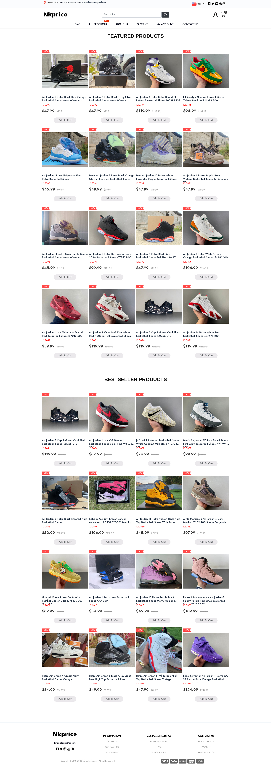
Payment (142, 24)
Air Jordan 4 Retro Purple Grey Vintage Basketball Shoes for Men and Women (206, 179)
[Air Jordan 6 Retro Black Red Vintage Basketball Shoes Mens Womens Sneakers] (65, 71)
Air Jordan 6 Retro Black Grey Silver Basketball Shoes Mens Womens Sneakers (110, 100)
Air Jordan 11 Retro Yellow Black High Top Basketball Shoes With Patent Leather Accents (158, 522)
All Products (98, 24)
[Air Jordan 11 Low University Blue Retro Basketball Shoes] (65, 149)
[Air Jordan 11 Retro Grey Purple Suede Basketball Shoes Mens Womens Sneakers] (65, 228)
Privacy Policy (206, 741)
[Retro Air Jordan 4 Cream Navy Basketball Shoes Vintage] (65, 650)
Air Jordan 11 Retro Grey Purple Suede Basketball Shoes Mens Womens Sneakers (65, 257)
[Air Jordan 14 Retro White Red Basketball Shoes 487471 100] (206, 306)
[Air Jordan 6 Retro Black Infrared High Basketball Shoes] (65, 493)
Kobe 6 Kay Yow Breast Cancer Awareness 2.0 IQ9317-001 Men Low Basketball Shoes (111, 522)
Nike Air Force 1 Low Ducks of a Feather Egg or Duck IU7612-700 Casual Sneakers (61, 601)
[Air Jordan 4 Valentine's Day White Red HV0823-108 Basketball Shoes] (112, 306)
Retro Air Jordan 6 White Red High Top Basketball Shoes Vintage (156, 677)
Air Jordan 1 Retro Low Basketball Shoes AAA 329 (109, 599)
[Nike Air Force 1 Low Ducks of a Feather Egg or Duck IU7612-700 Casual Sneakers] (65, 571)
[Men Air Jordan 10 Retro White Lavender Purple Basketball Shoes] (159, 149)
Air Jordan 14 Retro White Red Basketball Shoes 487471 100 (201, 334)
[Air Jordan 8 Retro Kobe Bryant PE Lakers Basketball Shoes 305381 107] (159, 71)
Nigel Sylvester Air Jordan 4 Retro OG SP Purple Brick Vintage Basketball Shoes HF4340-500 (205, 679)
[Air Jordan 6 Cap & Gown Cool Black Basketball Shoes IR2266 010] (159, 306)
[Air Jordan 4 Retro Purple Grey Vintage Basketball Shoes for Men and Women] (206, 149)
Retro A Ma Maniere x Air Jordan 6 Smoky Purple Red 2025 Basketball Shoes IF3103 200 (204, 601)
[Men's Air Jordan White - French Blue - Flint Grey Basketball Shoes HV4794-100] (206, 414)
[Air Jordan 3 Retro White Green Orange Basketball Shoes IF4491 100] (206, 228)
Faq (159, 746)
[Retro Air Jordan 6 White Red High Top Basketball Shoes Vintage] (159, 650)
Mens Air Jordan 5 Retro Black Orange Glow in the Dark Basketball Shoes (111, 177)
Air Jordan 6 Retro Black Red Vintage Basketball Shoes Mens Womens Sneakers (64, 100)
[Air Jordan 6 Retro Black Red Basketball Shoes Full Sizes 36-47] (159, 228)
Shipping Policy (159, 752)
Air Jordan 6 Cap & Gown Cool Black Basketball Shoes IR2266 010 (158, 334)
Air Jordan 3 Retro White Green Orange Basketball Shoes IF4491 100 (205, 255)
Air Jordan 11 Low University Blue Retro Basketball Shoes (61, 177)
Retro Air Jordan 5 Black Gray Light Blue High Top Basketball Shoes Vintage (110, 679)
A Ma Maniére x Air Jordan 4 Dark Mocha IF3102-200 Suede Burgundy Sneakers (204, 522)
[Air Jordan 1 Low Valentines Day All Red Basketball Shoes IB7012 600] (65, 306)
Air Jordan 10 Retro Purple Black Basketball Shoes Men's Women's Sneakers (155, 601)
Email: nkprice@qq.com (65, 742)
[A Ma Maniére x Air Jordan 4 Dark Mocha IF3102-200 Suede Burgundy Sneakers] (206, 493)
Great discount (206, 752)
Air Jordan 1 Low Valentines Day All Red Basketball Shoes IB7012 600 (62, 334)
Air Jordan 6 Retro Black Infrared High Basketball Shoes (64, 520)
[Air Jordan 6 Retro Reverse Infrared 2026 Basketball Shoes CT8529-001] (112, 228)
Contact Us (190, 24)
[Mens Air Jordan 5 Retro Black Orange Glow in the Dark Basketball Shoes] (112, 149)
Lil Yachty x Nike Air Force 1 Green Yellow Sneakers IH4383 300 (203, 98)
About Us (122, 24)
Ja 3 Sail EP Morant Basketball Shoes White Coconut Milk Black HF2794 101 (157, 444)
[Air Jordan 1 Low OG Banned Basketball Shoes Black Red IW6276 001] (112, 414)
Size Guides (112, 752)
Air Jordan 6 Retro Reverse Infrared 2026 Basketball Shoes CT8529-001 (111, 255)
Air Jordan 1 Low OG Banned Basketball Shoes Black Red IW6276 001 (110, 444)
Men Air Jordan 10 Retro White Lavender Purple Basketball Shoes (156, 177)
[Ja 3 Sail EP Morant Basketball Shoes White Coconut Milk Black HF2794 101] (159, 414)
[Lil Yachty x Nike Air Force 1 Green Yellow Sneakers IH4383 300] (206, 71)
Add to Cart (65, 120)
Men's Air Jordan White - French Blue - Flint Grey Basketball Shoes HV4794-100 (205, 444)
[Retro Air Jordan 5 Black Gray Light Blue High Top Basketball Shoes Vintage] (112, 650)
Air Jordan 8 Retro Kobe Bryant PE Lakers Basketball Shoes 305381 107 (158, 98)
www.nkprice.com (90, 760)
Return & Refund (159, 741)
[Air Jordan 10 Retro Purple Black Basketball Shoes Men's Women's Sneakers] (159, 571)
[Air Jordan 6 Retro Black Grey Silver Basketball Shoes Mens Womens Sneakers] (112, 71)
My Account (165, 24)
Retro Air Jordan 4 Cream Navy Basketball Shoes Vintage (60, 677)
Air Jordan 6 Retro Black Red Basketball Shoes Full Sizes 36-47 (156, 255)
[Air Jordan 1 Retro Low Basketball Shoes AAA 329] (112, 571)
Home (76, 24)
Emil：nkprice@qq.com (70, 2)
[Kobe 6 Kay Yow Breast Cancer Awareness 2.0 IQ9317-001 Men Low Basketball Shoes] (112, 493)
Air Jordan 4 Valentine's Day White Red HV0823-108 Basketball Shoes (110, 334)
